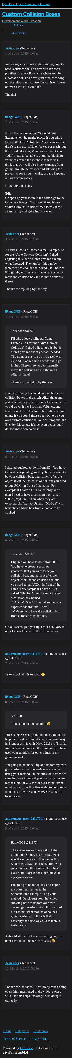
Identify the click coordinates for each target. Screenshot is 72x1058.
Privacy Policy (39, 1038)
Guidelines (40, 1031)
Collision (18, 25)
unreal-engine (19, 32)
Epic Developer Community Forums (26, 4)
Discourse (26, 1048)
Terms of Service (14, 1038)
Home (7, 1031)
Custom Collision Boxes (31, 14)
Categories (22, 1031)
